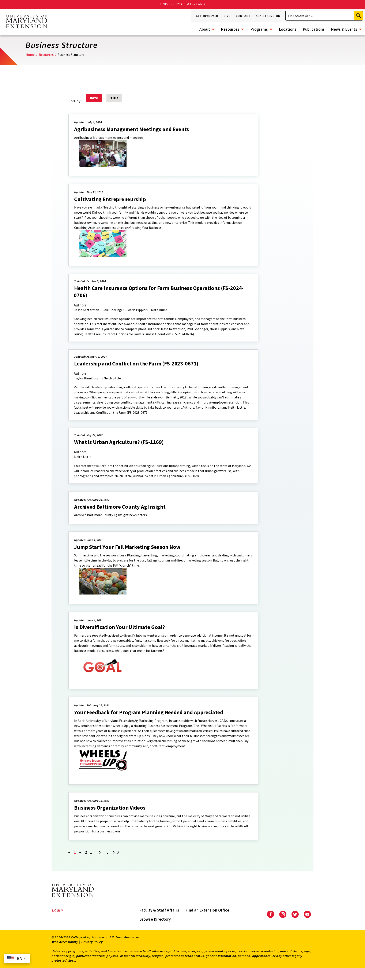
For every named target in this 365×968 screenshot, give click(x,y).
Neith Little (112, 378)
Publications (314, 29)
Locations (287, 29)
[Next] (99, 853)
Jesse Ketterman (86, 310)
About (204, 29)
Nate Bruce (159, 310)
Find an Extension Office (207, 910)
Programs (259, 29)
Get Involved (207, 16)
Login (57, 910)
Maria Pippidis (137, 310)
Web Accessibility (65, 942)
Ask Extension (268, 16)
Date (94, 97)
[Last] (116, 853)
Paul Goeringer (113, 310)
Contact (243, 16)
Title (114, 97)
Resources (230, 29)
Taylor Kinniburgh (87, 378)
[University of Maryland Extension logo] (26, 22)
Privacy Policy (92, 942)
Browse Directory (155, 919)
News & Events (344, 29)
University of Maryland (182, 4)
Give (227, 16)
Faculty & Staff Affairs (159, 910)
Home (30, 54)
